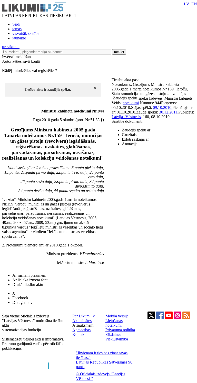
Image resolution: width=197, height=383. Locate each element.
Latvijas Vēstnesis (126, 117)
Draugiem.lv (22, 302)
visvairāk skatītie (25, 33)
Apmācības (81, 330)
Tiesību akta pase (126, 80)
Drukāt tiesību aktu (27, 284)
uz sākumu (10, 47)
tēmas (17, 29)
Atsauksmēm (82, 325)
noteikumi (131, 103)
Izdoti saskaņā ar (135, 139)
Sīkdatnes (113, 334)
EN (194, 4)
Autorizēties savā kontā (21, 61)
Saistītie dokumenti (127, 121)
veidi (16, 24)
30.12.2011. (168, 112)
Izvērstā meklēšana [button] (17, 57)
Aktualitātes (82, 320)
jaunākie (19, 38)
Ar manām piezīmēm (29, 275)
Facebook (20, 298)
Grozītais (129, 134)
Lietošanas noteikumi (114, 322)
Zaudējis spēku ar (136, 130)
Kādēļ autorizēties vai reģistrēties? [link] (29, 70)
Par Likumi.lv (83, 316)
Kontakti (79, 334)
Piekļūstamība (116, 339)
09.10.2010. (162, 107)
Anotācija (129, 144)
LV (186, 4)
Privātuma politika (120, 330)
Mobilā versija (117, 316)
